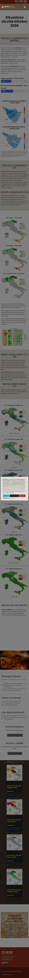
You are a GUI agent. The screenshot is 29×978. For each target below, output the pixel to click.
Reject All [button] (22, 495)
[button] (24, 7)
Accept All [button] (6, 495)
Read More (6, 498)
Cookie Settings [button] (14, 495)
